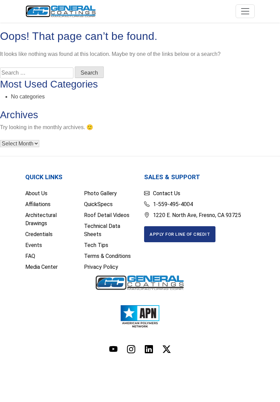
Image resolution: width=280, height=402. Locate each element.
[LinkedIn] (149, 349)
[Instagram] (131, 349)
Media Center (41, 267)
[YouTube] (113, 349)
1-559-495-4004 (173, 204)
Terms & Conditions (107, 256)
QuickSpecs (98, 204)
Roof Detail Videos (106, 215)
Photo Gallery (100, 193)
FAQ (30, 256)
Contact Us (166, 193)
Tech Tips (96, 245)
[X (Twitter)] (166, 349)
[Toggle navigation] (245, 11)
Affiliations (38, 204)
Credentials (39, 234)
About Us (36, 193)
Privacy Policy (101, 267)
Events (33, 245)
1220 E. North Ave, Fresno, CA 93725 (197, 215)
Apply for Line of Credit (180, 234)
